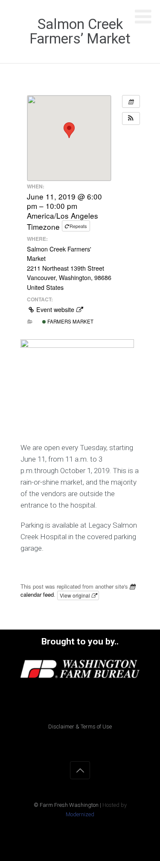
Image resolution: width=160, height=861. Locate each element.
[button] (131, 118)
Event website (55, 309)
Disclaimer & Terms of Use (80, 726)
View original (75, 595)
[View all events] (131, 101)
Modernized (80, 814)
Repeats (78, 225)
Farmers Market (69, 321)
